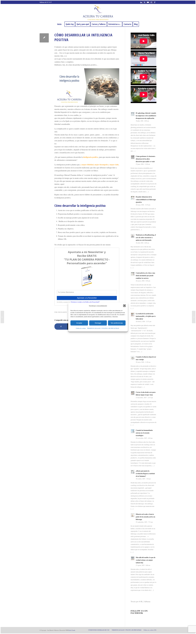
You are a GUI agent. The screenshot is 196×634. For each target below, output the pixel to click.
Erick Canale (72, 630)
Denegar (98, 323)
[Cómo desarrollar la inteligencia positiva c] (44, 37)
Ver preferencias (117, 323)
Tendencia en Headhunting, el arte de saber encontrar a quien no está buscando (146, 237)
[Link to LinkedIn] (141, 2)
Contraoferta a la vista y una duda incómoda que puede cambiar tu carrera (145, 275)
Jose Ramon (62, 312)
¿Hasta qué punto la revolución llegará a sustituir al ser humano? (145, 473)
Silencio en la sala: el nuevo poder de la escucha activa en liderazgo (145, 517)
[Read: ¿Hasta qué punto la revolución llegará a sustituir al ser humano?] (133, 472)
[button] (124, 306)
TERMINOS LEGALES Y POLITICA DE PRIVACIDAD (103, 328)
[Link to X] (144, 2)
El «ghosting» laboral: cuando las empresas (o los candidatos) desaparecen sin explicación (146, 115)
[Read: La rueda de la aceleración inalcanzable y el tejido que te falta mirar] (133, 315)
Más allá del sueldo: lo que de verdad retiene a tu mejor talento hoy (145, 560)
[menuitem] (59, 24)
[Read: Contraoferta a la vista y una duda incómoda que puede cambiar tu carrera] (133, 274)
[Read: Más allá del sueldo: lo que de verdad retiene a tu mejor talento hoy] (133, 558)
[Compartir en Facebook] (60, 326)
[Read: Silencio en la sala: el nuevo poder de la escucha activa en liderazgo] (133, 515)
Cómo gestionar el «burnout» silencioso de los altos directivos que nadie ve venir (145, 159)
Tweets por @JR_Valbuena (140, 601)
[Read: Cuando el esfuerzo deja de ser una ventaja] (133, 358)
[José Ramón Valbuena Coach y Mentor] (98, 12)
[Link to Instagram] (151, 2)
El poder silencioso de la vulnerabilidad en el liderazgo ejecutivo (146, 199)
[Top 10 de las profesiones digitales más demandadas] (193, 317)
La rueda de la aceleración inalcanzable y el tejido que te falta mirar (146, 316)
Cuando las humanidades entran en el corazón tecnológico (144, 433)
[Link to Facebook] (154, 2)
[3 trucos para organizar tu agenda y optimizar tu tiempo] (2, 317)
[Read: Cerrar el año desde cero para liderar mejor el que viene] (133, 393)
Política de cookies (81, 328)
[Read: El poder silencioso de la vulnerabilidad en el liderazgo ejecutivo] (133, 198)
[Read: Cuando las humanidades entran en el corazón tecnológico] (133, 431)
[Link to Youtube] (147, 2)
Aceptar (79, 323)
